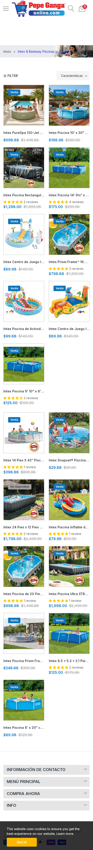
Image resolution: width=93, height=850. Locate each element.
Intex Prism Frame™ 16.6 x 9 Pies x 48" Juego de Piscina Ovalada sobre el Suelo (69, 262)
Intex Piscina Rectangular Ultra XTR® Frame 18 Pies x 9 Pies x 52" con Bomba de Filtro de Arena (23, 195)
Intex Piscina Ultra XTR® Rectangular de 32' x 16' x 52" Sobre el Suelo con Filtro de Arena (69, 594)
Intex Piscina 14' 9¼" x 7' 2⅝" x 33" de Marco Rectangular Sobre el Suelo (69, 195)
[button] (71, 8)
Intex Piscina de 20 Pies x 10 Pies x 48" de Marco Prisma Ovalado (23, 594)
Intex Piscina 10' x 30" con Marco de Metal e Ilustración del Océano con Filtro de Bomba (69, 133)
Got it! (22, 842)
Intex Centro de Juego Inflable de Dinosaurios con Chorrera (69, 329)
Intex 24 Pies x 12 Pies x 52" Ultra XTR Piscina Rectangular (23, 527)
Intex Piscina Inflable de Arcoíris (69, 527)
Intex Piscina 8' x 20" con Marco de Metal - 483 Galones (23, 727)
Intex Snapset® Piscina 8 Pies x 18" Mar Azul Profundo (69, 460)
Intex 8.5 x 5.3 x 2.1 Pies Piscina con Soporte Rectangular (69, 661)
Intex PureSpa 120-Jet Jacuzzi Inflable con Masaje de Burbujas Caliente (23, 133)
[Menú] (5, 8)
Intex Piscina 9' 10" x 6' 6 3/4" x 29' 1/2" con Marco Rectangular (23, 391)
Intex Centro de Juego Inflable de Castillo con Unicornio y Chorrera (23, 262)
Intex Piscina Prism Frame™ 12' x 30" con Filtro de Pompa (23, 661)
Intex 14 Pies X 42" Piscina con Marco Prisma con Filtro (23, 460)
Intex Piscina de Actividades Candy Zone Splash (23, 329)
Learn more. (65, 834)
